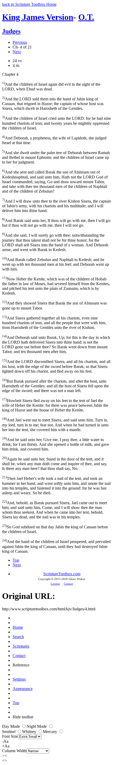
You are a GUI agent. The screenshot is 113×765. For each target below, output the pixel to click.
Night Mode (37, 726)
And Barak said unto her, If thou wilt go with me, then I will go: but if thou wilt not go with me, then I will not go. (56, 222)
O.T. (86, 17)
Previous (20, 42)
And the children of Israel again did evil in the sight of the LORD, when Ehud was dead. (51, 86)
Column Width (14, 750)
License (55, 583)
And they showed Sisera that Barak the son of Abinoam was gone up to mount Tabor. (54, 305)
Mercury (50, 731)
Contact (68, 583)
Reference (21, 665)
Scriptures (21, 646)
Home (18, 627)
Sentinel (9, 731)
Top (16, 560)
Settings (19, 679)
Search (18, 636)
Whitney (29, 731)
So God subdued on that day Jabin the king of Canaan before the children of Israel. (55, 529)
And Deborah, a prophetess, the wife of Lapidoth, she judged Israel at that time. (54, 140)
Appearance (23, 688)
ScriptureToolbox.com (61, 574)
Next (17, 52)
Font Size (10, 736)
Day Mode (11, 726)
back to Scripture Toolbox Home (29, 4)
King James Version (37, 17)
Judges (11, 31)
